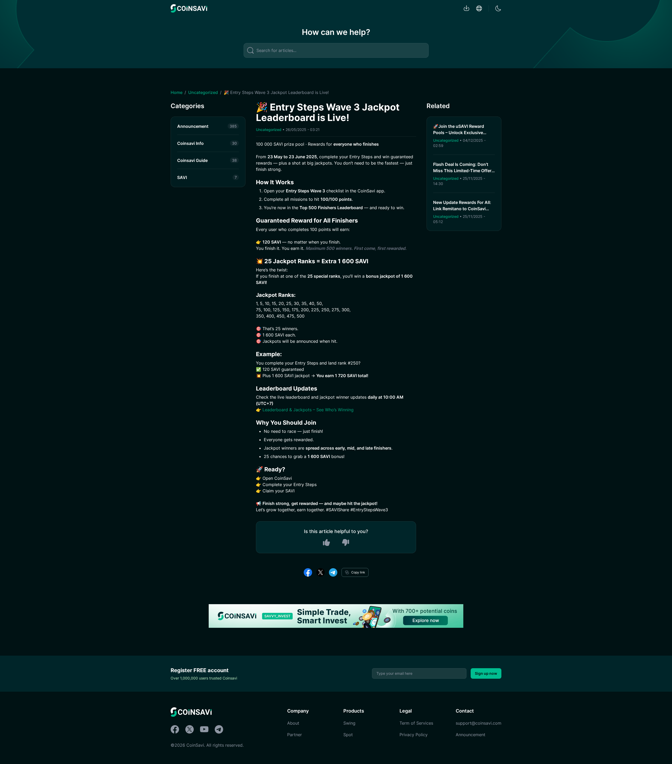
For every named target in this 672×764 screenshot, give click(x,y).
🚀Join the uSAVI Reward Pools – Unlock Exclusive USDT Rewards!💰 (458, 132)
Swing (349, 723)
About (293, 723)
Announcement (470, 734)
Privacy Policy (414, 734)
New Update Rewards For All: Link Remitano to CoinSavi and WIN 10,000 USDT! (462, 209)
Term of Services (416, 723)
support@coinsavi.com (478, 723)
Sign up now (486, 673)
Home (176, 92)
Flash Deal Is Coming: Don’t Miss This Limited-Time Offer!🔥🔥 (463, 171)
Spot (348, 734)
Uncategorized (203, 92)
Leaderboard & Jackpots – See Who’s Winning (308, 409)
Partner (294, 734)
